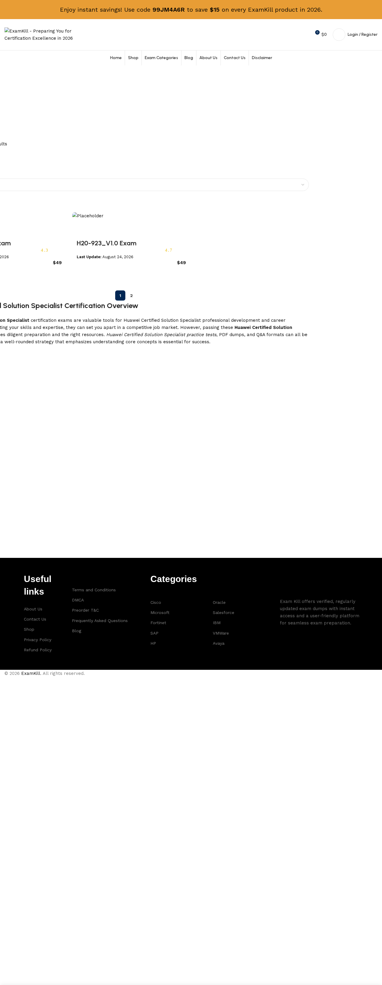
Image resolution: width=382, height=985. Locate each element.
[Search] (293, 35)
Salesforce (223, 612)
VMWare (221, 633)
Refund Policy (38, 649)
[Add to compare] (50, 272)
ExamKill (30, 673)
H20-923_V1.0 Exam (106, 243)
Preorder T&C (85, 610)
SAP (154, 633)
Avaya (218, 643)
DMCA (78, 600)
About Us (33, 609)
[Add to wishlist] (79, 226)
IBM (217, 622)
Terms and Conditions (94, 589)
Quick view (58, 272)
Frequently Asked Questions (100, 620)
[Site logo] (41, 34)
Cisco (155, 602)
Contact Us (35, 619)
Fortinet (158, 622)
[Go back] (11, 91)
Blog (76, 630)
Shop (29, 629)
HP (153, 643)
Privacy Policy (37, 639)
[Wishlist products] (303, 35)
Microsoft (160, 612)
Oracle (219, 602)
